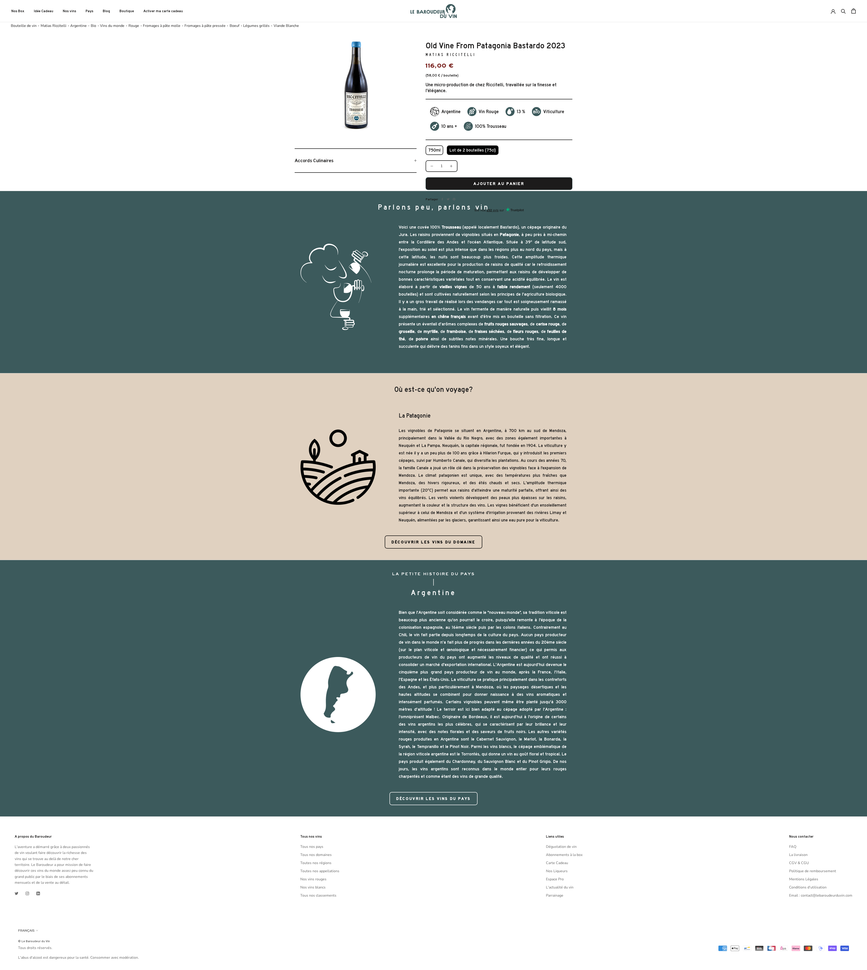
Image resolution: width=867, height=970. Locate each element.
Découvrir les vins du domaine (433, 542)
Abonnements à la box (564, 854)
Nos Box (17, 11)
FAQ (792, 846)
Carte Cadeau (557, 862)
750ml (434, 150)
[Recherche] (843, 11)
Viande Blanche (286, 25)
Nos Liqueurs (557, 871)
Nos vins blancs (313, 887)
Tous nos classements (318, 895)
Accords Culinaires (314, 160)
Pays (89, 11)
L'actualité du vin (559, 887)
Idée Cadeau (43, 11)
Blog (106, 11)
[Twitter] (448, 199)
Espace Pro (555, 879)
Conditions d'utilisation (808, 887)
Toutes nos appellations (319, 871)
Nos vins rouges (313, 879)
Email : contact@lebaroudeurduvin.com (820, 895)
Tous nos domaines (316, 854)
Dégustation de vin (561, 846)
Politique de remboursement (812, 871)
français (26, 930)
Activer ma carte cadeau (163, 11)
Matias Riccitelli (53, 25)
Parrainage (554, 895)
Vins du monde (112, 25)
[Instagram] (27, 893)
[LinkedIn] (38, 893)
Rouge (133, 25)
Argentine (78, 25)
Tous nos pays (311, 846)
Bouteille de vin (24, 25)
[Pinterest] (454, 199)
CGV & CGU (799, 862)
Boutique (126, 11)
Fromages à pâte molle (161, 25)
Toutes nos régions (315, 862)
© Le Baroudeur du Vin (34, 941)
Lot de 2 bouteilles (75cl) (473, 150)
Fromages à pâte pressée (205, 25)
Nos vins (69, 11)
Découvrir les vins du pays (433, 799)
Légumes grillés (256, 25)
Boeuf (234, 25)
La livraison (798, 854)
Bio (93, 25)
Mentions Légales (803, 879)
